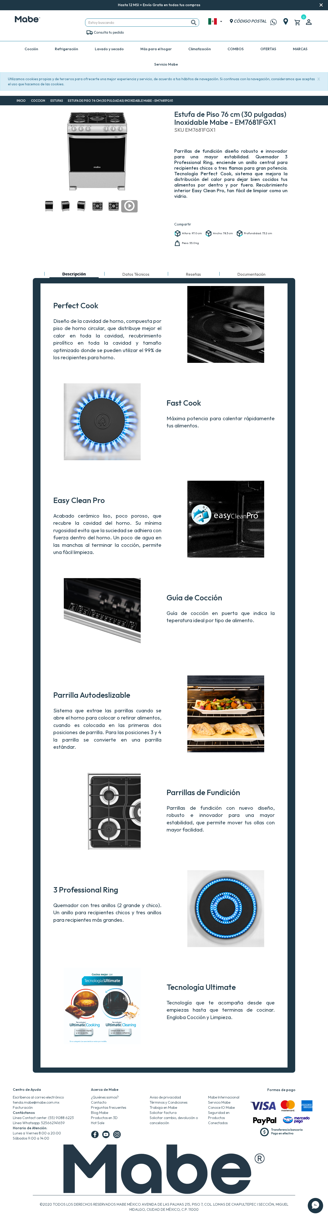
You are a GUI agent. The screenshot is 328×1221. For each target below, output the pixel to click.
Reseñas (193, 274)
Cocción (31, 49)
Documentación (251, 274)
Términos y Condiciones (168, 1102)
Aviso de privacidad (165, 1097)
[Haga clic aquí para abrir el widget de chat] (315, 1205)
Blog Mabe (99, 1112)
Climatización (199, 49)
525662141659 (53, 1123)
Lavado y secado (109, 49)
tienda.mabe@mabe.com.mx (36, 1102)
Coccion (38, 100)
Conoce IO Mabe (221, 1107)
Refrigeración (66, 49)
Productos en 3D (104, 1117)
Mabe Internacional (223, 1097)
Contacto (98, 1102)
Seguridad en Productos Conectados (219, 1117)
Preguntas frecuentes (108, 1107)
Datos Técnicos (135, 274)
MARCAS (300, 49)
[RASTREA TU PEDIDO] (105, 32)
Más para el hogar (156, 49)
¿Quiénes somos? (105, 1097)
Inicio (21, 100)
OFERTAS (268, 49)
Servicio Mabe (166, 64)
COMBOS (236, 49)
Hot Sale (97, 1123)
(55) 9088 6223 (61, 1117)
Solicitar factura (163, 1112)
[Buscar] (194, 22)
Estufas (56, 100)
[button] (207, 5)
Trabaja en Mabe (163, 1107)
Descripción (74, 275)
